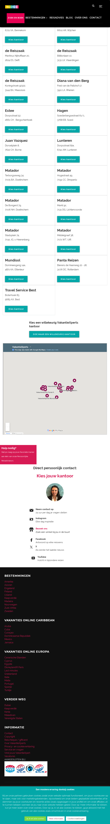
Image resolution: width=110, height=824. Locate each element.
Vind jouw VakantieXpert (17, 753)
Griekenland (10, 674)
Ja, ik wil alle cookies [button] (35, 819)
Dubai (7, 705)
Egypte (8, 664)
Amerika (8, 581)
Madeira (8, 601)
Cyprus (8, 660)
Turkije (7, 690)
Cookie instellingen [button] (76, 819)
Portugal (9, 683)
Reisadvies (57, 17)
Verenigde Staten (13, 718)
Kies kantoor (16, 39)
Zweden (8, 611)
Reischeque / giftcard (16, 740)
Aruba (7, 626)
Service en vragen (13, 749)
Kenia (7, 711)
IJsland (8, 594)
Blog (69, 17)
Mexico (8, 639)
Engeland (9, 588)
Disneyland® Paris (14, 667)
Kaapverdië (10, 598)
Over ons (81, 17)
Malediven (9, 715)
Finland (8, 591)
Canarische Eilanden (15, 657)
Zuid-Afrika (10, 608)
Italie (6, 677)
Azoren (8, 585)
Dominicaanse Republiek (17, 636)
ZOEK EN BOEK (15, 17)
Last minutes (11, 670)
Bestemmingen (35, 17)
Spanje (8, 687)
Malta (7, 680)
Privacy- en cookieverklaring (19, 746)
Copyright (9, 736)
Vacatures (9, 756)
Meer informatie (56, 819)
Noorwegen (10, 604)
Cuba (7, 629)
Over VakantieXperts (15, 743)
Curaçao (9, 632)
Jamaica (8, 642)
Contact (96, 17)
